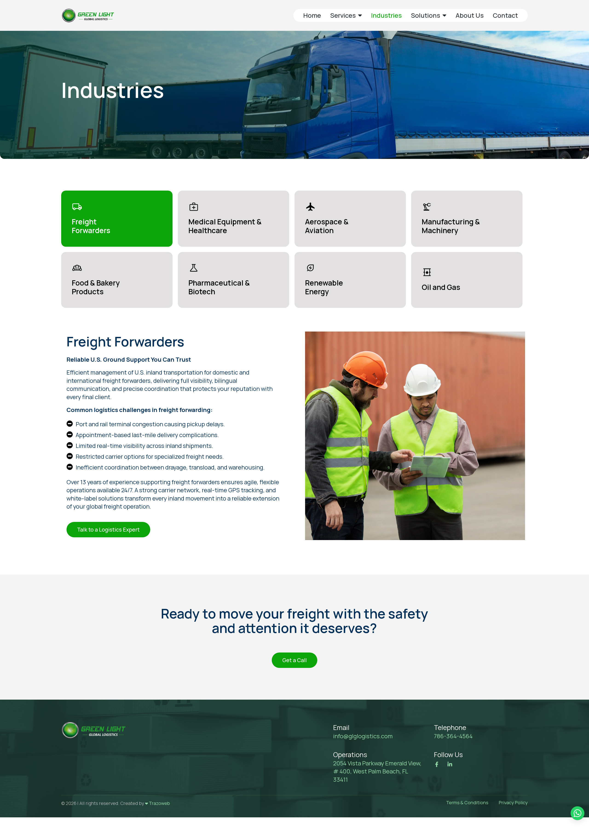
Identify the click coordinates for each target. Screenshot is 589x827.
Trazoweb (159, 803)
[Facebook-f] (436, 764)
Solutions (425, 15)
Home (312, 15)
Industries (386, 15)
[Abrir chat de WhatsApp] (577, 813)
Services (343, 15)
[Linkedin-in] (450, 764)
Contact (505, 15)
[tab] (117, 218)
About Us (470, 15)
